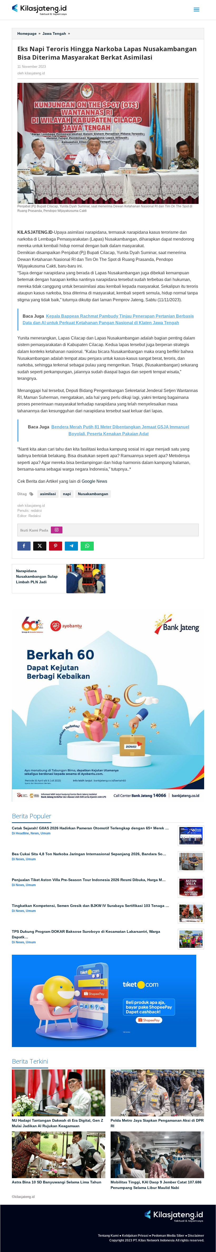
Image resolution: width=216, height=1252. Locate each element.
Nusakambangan (93, 494)
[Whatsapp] (87, 546)
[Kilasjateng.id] (39, 10)
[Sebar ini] (24, 546)
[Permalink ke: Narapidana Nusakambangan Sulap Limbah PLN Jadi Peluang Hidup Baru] (84, 578)
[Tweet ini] (39, 546)
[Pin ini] (55, 546)
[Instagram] (56, 530)
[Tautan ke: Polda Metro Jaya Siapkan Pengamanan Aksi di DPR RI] (157, 1092)
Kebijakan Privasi (135, 1235)
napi (67, 494)
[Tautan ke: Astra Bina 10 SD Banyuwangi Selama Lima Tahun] (58, 1154)
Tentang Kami (108, 1235)
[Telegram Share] (71, 546)
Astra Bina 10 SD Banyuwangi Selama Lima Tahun (56, 1182)
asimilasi (48, 494)
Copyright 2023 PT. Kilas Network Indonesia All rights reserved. (156, 1240)
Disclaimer (196, 1235)
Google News (94, 481)
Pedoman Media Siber (168, 1235)
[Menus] (196, 9)
